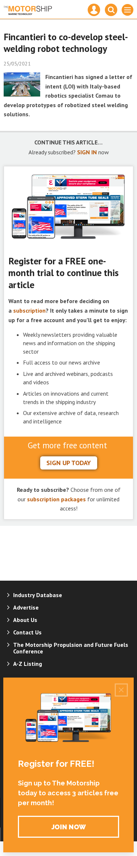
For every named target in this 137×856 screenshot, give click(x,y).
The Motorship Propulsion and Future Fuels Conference (70, 648)
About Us (25, 619)
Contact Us (27, 632)
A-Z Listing (27, 663)
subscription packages (56, 499)
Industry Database (37, 595)
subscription (29, 310)
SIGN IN (87, 152)
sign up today (68, 463)
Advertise (26, 607)
